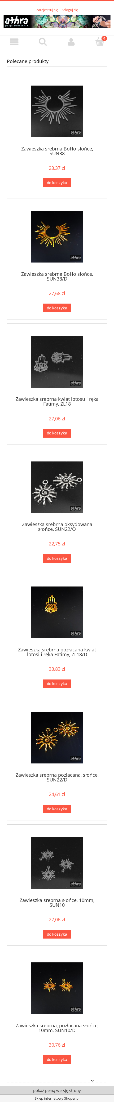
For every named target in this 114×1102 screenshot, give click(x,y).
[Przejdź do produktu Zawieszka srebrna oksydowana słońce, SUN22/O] (57, 487)
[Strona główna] (57, 20)
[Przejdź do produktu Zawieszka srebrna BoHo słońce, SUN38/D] (57, 237)
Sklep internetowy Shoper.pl (57, 1098)
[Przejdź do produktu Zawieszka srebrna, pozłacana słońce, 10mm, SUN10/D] (57, 988)
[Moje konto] (71, 42)
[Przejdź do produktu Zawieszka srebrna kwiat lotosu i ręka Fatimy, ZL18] (57, 362)
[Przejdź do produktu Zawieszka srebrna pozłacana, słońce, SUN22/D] (57, 737)
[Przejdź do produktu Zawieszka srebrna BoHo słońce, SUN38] (57, 111)
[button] (14, 42)
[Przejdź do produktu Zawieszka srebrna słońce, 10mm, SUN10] (57, 863)
